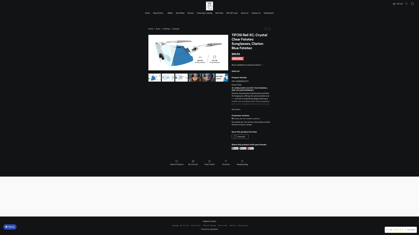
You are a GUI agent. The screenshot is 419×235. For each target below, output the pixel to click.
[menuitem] (265, 28)
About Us (244, 13)
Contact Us (256, 13)
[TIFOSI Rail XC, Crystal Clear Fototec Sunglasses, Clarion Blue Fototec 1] (168, 78)
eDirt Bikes (180, 13)
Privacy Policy (196, 225)
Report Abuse (243, 225)
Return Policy (222, 225)
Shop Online (158, 13)
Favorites (226, 164)
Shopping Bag (242, 164)
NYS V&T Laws (232, 13)
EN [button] (394, 4)
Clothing (166, 29)
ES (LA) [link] (186, 225)
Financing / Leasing (204, 13)
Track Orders (209, 164)
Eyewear (176, 29)
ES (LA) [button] (400, 4)
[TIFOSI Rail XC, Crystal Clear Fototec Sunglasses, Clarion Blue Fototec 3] (195, 78)
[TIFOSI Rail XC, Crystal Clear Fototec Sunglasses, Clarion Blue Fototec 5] (222, 78)
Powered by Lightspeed (209, 229)
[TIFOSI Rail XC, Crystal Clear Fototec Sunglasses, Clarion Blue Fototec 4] (208, 78)
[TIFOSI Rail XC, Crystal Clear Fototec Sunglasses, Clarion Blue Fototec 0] (154, 78)
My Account (193, 164)
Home (147, 13)
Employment (269, 13)
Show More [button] (236, 109)
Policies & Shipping (209, 225)
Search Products (176, 164)
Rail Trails (219, 13)
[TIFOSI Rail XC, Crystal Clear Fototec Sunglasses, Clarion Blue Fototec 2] (181, 78)
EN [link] (181, 225)
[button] (209, 6)
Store (158, 29)
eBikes (170, 13)
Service (191, 13)
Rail (233, 98)
